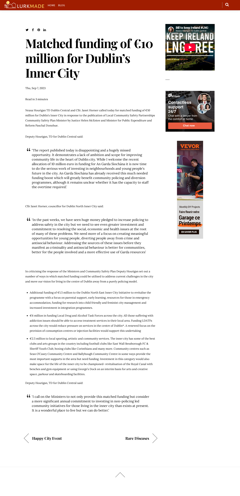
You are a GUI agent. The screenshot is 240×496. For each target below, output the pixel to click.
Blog (61, 5)
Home (51, 5)
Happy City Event (47, 438)
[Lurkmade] (24, 6)
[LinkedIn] (44, 29)
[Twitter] (27, 29)
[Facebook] (33, 29)
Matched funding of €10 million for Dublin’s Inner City (89, 58)
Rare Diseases (137, 438)
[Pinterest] (38, 29)
